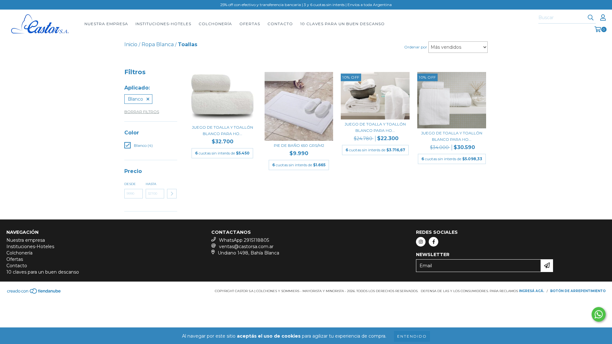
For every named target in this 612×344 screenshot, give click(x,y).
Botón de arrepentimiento (578, 291)
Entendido (412, 336)
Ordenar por (415, 47)
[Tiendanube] (34, 293)
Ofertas (249, 23)
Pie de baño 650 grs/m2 (299, 145)
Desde (130, 184)
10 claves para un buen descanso (342, 23)
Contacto (280, 23)
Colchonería (215, 23)
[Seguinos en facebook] (433, 242)
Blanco (135, 99)
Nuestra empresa (106, 23)
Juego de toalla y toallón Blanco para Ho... (222, 130)
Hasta (151, 184)
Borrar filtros (141, 111)
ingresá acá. (531, 291)
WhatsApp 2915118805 (244, 240)
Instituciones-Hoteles (163, 23)
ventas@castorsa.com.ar (246, 246)
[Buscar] (591, 18)
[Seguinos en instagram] (421, 242)
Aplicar (172, 193)
